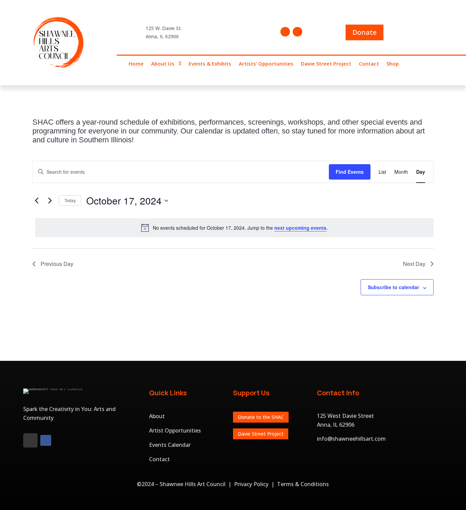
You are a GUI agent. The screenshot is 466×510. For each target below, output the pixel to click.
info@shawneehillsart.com (351, 438)
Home (136, 64)
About (157, 416)
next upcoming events (300, 227)
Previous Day (57, 264)
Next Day (414, 264)
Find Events (350, 171)
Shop (393, 64)
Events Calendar (170, 445)
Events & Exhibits (210, 64)
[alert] (234, 227)
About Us (162, 64)
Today (70, 200)
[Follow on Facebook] (285, 32)
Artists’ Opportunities (266, 64)
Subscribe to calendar (393, 287)
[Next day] (50, 201)
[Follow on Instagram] (297, 32)
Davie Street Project (326, 64)
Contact (369, 64)
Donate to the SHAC (261, 417)
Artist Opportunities (175, 430)
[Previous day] (36, 201)
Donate (364, 32)
